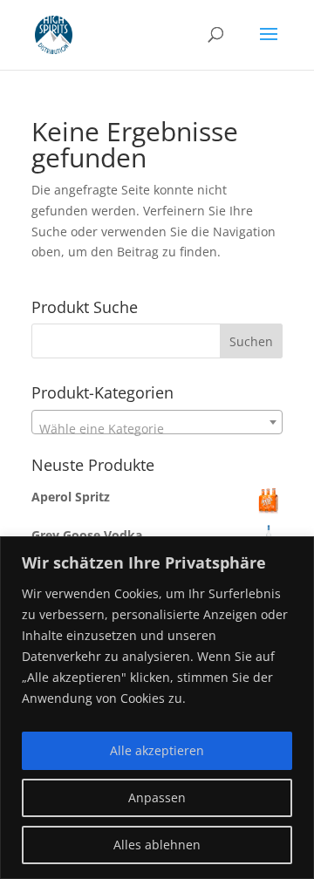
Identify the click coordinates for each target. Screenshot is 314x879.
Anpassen (157, 797)
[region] (157, 707)
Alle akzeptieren (157, 750)
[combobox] (157, 341)
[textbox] (157, 429)
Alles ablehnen (157, 844)
